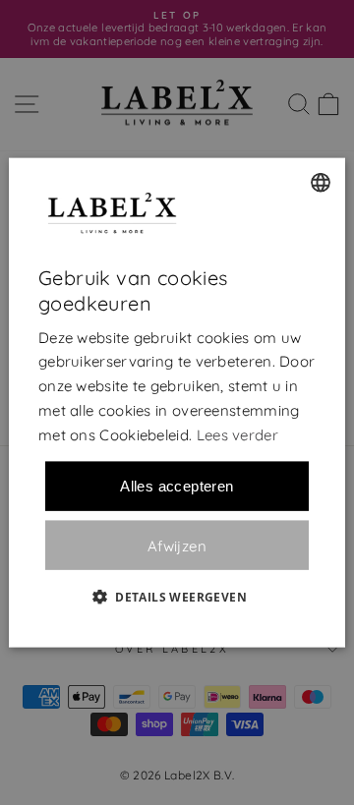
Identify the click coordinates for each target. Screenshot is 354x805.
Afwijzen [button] (177, 545)
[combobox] (320, 182)
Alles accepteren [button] (176, 486)
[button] (177, 596)
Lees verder (237, 434)
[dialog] (177, 402)
